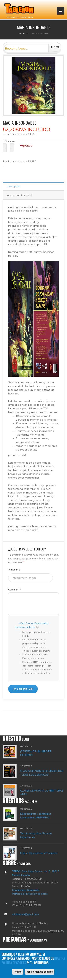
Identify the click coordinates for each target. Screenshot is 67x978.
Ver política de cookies (39, 971)
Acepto (18, 971)
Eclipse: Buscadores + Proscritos (39, 852)
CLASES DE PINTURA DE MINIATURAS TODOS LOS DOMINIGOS (41, 772)
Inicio (22, 33)
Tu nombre (14, 569)
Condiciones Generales (25, 889)
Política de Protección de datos (30, 893)
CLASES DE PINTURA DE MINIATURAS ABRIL (41, 792)
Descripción (13, 186)
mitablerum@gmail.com (25, 914)
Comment (14, 589)
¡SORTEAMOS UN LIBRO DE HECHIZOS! (35, 753)
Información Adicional (19, 195)
